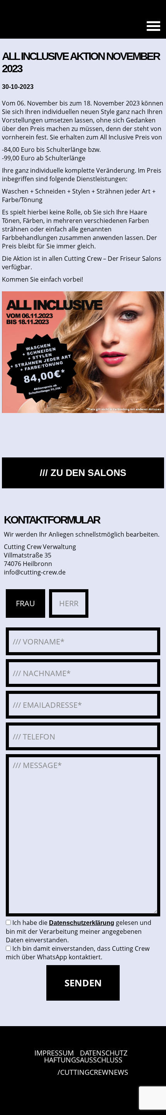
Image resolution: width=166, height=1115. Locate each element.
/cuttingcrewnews (93, 1073)
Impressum (54, 1052)
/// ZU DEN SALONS (83, 472)
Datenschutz (103, 1052)
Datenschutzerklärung (81, 923)
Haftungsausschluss (83, 1059)
